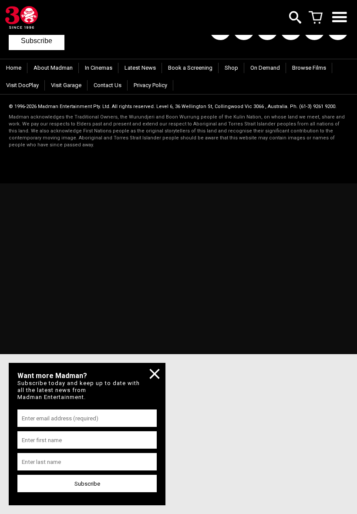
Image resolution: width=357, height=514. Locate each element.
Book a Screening (190, 67)
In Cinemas (98, 67)
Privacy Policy (150, 85)
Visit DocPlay (22, 85)
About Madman (53, 67)
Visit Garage (66, 85)
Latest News (140, 67)
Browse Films (309, 67)
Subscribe (36, 40)
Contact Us (107, 85)
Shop (231, 67)
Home (13, 67)
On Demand (265, 67)
